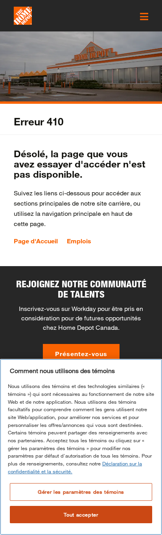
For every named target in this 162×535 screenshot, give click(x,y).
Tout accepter (81, 514)
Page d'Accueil (36, 241)
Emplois (79, 241)
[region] (81, 447)
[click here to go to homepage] (23, 16)
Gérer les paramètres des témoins (81, 492)
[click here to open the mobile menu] (144, 16)
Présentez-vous (81, 353)
